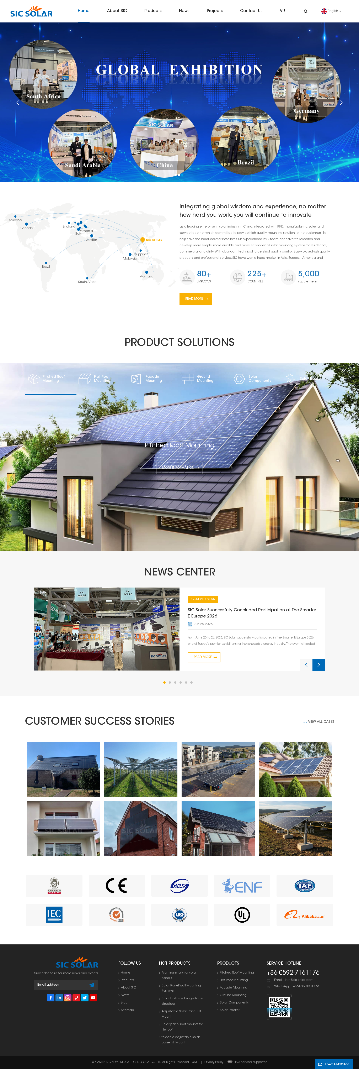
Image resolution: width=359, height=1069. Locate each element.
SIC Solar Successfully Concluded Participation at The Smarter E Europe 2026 (252, 613)
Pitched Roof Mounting (54, 379)
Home (84, 11)
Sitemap (127, 1010)
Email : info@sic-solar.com (294, 980)
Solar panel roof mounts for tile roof (182, 1027)
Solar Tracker (311, 379)
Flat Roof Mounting (102, 379)
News (184, 11)
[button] (176, 175)
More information (178, 468)
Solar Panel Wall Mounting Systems (181, 988)
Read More (194, 299)
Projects (215, 11)
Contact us (251, 11)
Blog (124, 1002)
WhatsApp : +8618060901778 (296, 986)
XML (195, 1062)
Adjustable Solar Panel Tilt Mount (181, 1014)
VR (282, 11)
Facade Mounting (154, 379)
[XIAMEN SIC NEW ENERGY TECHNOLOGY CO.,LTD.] (31, 11)
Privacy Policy (213, 1062)
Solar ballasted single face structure (182, 1001)
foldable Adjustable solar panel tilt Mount (181, 1040)
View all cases (321, 722)
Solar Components (260, 379)
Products (153, 11)
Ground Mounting (205, 379)
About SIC (117, 11)
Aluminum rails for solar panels (179, 975)
